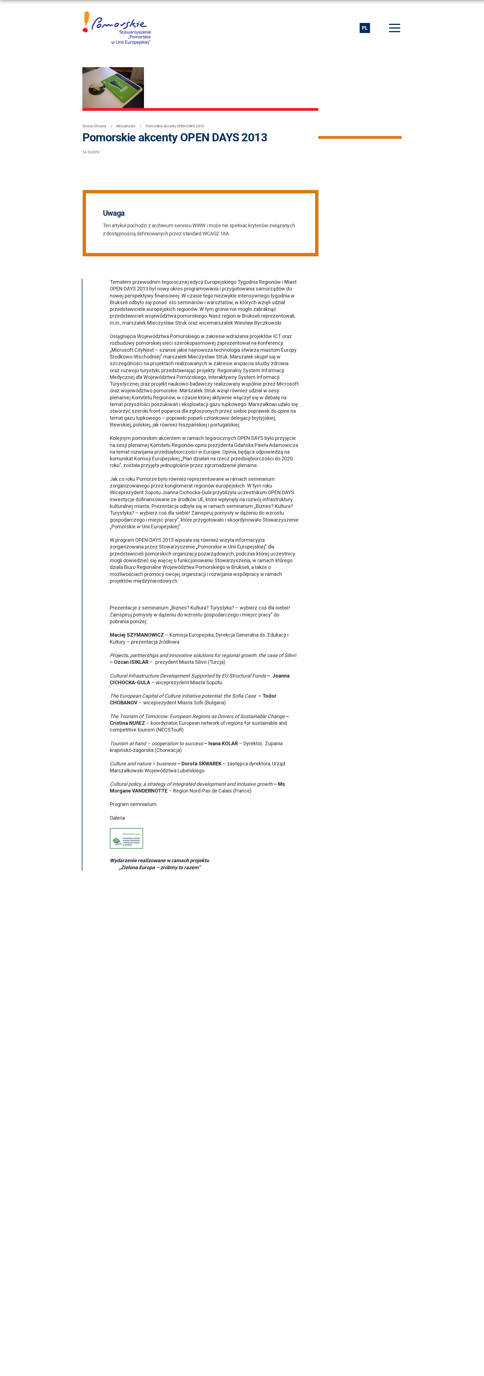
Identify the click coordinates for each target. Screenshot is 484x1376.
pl (364, 28)
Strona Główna (94, 126)
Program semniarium (133, 804)
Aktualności (125, 126)
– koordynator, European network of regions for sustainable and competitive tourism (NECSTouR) (199, 723)
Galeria (117, 818)
